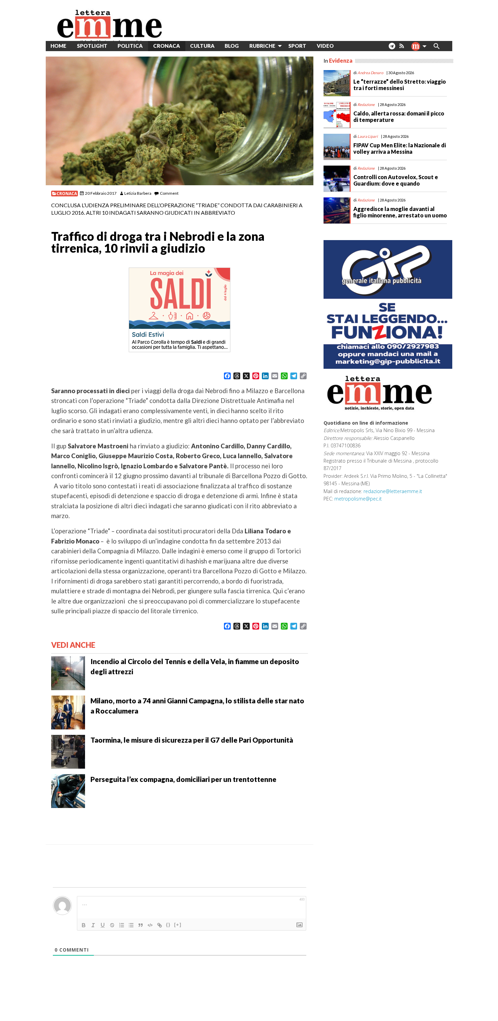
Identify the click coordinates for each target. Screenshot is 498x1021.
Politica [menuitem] (130, 46)
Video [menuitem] (325, 46)
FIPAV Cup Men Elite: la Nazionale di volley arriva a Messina (399, 148)
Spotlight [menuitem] (92, 46)
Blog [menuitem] (232, 46)
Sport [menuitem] (297, 46)
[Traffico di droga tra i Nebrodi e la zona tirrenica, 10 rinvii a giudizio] (179, 121)
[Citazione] (140, 925)
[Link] (159, 925)
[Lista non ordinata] (131, 925)
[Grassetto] (83, 925)
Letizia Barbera (137, 193)
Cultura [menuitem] (202, 46)
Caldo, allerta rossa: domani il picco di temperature (398, 116)
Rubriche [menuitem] (262, 46)
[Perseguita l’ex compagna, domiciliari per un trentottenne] (68, 790)
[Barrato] (112, 925)
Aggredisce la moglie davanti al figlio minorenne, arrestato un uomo (400, 212)
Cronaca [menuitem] (166, 46)
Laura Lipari (367, 136)
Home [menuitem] (58, 46)
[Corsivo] (93, 925)
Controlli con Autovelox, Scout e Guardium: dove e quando (395, 180)
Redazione (366, 104)
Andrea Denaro (370, 72)
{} (168, 924)
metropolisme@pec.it (358, 498)
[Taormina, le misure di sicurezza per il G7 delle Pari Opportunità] (68, 751)
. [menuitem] (392, 48)
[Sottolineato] (102, 925)
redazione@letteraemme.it (393, 491)
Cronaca (67, 193)
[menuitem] (344, 46)
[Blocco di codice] (150, 925)
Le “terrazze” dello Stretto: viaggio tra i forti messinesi (399, 84)
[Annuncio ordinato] (121, 925)
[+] (178, 924)
